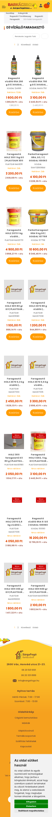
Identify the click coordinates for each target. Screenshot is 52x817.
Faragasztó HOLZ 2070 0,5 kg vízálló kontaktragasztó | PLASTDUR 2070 (38, 382)
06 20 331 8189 (28, 675)
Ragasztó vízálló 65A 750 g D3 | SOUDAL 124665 (38, 81)
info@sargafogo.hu (28, 680)
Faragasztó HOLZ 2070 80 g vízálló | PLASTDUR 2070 (38, 306)
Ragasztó (39, 16)
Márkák (26, 723)
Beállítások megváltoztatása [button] (31, 811)
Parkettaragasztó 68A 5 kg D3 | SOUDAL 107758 (38, 233)
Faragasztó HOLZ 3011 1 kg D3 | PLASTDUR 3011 (14, 157)
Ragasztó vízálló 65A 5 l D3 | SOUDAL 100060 (38, 521)
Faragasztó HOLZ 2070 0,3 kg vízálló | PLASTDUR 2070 (14, 382)
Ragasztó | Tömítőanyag (20, 16)
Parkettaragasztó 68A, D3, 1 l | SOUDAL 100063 (38, 157)
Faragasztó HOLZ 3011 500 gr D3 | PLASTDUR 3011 (38, 589)
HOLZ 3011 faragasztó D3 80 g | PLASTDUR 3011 (14, 458)
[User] (40, 6)
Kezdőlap (10, 13)
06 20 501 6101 (29, 669)
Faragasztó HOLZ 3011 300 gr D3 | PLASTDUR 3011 (14, 589)
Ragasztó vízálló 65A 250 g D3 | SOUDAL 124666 (14, 81)
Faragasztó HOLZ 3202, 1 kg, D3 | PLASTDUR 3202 (38, 458)
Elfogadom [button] (31, 802)
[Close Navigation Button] (22, 2)
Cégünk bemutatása (26, 717)
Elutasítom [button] (31, 806)
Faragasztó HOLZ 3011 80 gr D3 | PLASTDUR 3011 (14, 306)
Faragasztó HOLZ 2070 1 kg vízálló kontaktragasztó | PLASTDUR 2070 (14, 233)
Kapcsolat (26, 746)
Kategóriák (23, 13)
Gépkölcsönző (26, 730)
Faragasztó (15, 19)
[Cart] (46, 6)
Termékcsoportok (26, 735)
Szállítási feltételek (26, 741)
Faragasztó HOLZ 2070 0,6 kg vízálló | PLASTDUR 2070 (14, 522)
